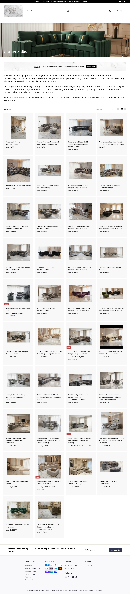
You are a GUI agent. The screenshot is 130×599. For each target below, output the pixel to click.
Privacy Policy (30, 574)
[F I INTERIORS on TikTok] (76, 577)
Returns (28, 577)
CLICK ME (76, 1)
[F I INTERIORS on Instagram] (66, 577)
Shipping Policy (30, 571)
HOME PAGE (6, 21)
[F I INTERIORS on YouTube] (73, 577)
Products (28, 565)
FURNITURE (28, 21)
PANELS (35, 21)
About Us (88, 565)
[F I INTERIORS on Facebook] (69, 577)
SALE (50, 21)
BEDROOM (20, 21)
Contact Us (29, 580)
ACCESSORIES (43, 21)
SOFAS (13, 21)
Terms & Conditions (32, 568)
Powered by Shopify (95, 590)
